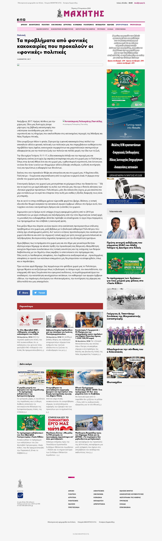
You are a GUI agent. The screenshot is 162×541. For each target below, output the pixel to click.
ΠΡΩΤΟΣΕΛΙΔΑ (135, 24)
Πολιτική (21, 35)
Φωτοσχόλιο (114, 382)
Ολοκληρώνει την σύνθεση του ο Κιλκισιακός (125, 350)
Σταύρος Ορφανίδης (70, 3)
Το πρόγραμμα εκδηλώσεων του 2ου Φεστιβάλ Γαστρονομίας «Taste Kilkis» (30, 434)
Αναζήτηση (139, 3)
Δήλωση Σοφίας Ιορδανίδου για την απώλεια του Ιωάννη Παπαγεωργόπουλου (59, 332)
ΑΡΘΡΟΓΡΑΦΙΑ (122, 24)
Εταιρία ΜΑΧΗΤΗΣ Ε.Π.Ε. (53, 3)
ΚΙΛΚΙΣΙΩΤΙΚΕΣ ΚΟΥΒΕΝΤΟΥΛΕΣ (62, 29)
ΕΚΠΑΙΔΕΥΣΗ (100, 24)
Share (25, 292)
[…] (42, 350)
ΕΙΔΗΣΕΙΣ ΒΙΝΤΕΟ (42, 29)
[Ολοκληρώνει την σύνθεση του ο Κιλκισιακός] (126, 334)
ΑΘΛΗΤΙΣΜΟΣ (34, 24)
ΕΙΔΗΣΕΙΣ (110, 24)
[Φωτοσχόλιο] (126, 367)
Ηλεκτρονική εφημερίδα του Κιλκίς (30, 3)
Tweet (41, 292)
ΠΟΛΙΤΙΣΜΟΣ (89, 24)
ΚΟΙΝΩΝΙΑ (77, 24)
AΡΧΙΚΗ (24, 24)
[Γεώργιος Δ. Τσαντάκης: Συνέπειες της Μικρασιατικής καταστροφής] (126, 299)
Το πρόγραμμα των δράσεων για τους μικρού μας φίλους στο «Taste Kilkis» (125, 280)
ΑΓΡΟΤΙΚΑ (67, 24)
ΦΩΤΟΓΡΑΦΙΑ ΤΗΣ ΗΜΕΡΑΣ (85, 29)
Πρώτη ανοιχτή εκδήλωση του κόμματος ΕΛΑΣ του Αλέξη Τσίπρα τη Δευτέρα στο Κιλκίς (124, 245)
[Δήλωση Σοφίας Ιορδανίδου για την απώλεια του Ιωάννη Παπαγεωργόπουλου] (60, 320)
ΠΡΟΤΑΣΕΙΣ (101, 29)
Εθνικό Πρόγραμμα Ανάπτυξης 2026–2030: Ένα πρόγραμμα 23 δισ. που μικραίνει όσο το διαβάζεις (88, 390)
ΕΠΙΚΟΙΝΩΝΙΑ (120, 29)
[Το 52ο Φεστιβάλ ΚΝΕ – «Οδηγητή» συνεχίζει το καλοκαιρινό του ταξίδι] (31, 320)
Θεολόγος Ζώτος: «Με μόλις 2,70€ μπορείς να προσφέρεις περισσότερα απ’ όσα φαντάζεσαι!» (60, 435)
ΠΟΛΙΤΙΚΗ (45, 24)
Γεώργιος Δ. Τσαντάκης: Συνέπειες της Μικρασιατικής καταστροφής (123, 316)
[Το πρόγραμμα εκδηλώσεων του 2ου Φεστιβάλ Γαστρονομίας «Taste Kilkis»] (31, 422)
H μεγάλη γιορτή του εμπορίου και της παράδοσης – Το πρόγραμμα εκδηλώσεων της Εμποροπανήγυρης (30, 391)
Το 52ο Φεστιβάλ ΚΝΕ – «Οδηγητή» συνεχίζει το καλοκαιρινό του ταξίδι (28, 332)
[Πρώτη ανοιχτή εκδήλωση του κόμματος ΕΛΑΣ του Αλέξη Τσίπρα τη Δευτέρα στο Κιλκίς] (126, 228)
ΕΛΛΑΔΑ (110, 29)
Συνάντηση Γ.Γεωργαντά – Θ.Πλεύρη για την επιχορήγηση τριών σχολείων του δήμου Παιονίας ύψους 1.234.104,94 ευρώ (88, 334)
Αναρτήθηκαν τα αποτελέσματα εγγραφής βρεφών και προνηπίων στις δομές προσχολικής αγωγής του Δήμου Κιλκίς (59, 391)
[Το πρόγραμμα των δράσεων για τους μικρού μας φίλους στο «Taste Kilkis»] (126, 263)
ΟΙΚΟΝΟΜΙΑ (56, 24)
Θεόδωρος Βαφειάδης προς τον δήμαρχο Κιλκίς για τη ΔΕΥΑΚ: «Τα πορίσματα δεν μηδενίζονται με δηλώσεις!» (88, 435)
